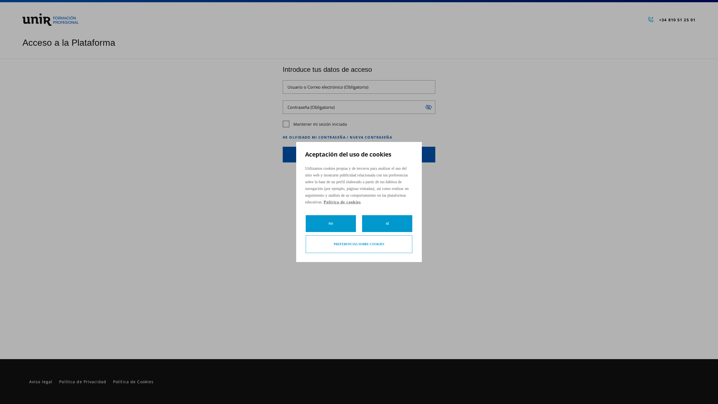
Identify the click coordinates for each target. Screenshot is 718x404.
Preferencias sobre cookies (359, 244)
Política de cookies (342, 202)
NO (330, 223)
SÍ (387, 223)
